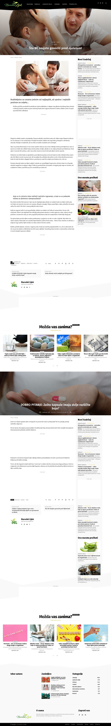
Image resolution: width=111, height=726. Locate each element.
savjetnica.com (16, 261)
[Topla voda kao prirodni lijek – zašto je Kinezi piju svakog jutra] (15, 343)
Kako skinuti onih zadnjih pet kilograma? (58, 273)
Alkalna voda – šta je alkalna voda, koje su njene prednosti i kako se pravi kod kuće (89, 149)
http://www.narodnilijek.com (27, 284)
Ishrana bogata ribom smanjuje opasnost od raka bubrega (60, 694)
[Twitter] (102, 3)
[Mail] (27, 286)
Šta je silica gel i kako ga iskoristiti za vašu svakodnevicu (96, 354)
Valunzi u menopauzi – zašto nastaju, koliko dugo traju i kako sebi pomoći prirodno (88, 108)
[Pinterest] (62, 263)
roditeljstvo (13, 265)
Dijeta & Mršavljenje (83, 217)
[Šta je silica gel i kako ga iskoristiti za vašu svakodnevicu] (96, 343)
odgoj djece (29, 263)
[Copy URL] (72, 263)
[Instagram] (100, 3)
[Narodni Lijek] (41, 52)
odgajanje (23, 263)
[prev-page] (53, 366)
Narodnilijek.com (20, 724)
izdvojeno (17, 263)
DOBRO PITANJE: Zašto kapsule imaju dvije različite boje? (24, 274)
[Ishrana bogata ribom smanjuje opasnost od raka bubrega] (46, 696)
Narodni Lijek (47, 52)
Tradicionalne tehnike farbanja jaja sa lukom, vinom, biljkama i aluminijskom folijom (42, 355)
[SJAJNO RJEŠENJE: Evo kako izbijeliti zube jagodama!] (46, 679)
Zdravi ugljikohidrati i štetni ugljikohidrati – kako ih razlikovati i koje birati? (87, 79)
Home (11, 57)
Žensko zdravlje (82, 104)
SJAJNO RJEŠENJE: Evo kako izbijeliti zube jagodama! (58, 678)
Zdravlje (53, 42)
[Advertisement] (43, 125)
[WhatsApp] (65, 263)
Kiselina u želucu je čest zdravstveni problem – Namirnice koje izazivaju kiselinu (58, 687)
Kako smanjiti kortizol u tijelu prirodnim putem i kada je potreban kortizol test (87, 163)
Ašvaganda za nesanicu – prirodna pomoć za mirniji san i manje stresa (89, 66)
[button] (106, 3)
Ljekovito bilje (82, 63)
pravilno (35, 263)
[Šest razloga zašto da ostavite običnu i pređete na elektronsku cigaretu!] (89, 186)
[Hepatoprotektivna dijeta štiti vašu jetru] (89, 209)
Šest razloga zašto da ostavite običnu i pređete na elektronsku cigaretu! (88, 197)
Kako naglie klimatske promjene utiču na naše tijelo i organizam (69, 354)
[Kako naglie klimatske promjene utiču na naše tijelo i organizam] (69, 343)
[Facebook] (98, 3)
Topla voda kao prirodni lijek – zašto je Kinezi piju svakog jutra (15, 354)
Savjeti (58, 42)
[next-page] (57, 366)
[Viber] (69, 263)
